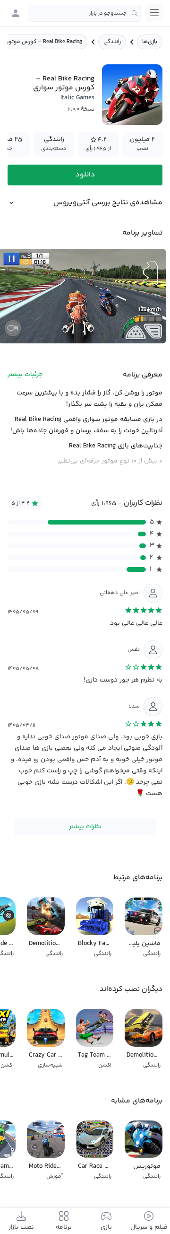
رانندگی (112, 41)
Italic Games (77, 98)
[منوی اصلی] (154, 12)
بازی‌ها (149, 41)
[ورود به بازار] (15, 13)
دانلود (85, 175)
